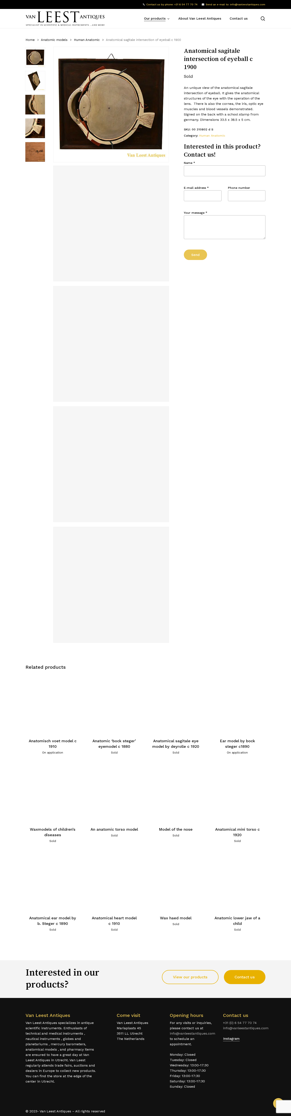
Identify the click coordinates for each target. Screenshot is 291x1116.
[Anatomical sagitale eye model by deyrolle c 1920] (176, 703)
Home (30, 40)
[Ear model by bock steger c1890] (237, 703)
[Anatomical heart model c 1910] (114, 880)
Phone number (239, 187)
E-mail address (196, 187)
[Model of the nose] (176, 792)
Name (189, 163)
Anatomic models (54, 40)
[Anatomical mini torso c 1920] (237, 792)
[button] (190, 977)
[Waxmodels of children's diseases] (52, 792)
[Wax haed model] (176, 880)
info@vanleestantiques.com (192, 1033)
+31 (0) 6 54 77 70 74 (240, 1023)
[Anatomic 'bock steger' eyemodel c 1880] (114, 703)
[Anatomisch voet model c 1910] (52, 703)
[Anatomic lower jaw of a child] (237, 880)
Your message (195, 212)
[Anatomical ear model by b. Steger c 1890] (52, 880)
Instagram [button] (231, 1039)
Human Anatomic (87, 40)
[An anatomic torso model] (114, 792)
